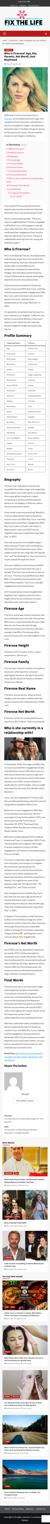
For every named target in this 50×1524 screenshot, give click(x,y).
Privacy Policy (33, 5)
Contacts (22, 5)
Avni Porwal (10, 1498)
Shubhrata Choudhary (13, 1364)
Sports (17, 1217)
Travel (7, 1441)
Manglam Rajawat (11, 1453)
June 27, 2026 (27, 1364)
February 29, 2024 (21, 1226)
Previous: (24, 1119)
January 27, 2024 (21, 1269)
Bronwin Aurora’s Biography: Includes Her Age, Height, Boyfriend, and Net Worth (23, 1057)
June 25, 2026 (24, 1453)
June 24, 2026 (20, 1498)
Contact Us (40, 1509)
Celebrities (8, 50)
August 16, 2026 (21, 1319)
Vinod (8, 64)
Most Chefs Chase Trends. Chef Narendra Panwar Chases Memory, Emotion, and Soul (24, 1180)
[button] (4, 34)
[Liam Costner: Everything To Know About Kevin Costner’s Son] (25, 1245)
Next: (20, 1129)
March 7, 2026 (24, 1185)
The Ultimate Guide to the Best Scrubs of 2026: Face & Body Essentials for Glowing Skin (23, 1404)
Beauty (7, 1352)
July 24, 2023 (17, 64)
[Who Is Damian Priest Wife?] (25, 1205)
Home (7, 1509)
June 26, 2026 (27, 1408)
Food (12, 1307)
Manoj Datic (9, 1226)
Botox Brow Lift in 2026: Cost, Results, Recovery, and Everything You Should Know (23, 1359)
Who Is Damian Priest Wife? (15, 1223)
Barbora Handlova (11, 1185)
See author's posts (25, 1100)
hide (23, 145)
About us (13, 5)
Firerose (8, 118)
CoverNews (36, 1517)
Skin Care (16, 1397)
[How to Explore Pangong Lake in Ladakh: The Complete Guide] (25, 1474)
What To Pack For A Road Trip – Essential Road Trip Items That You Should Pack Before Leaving (24, 1448)
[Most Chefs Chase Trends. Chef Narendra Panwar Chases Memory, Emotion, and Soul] (25, 1161)
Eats (16, 1173)
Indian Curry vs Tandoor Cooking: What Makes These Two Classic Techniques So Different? (22, 1314)
